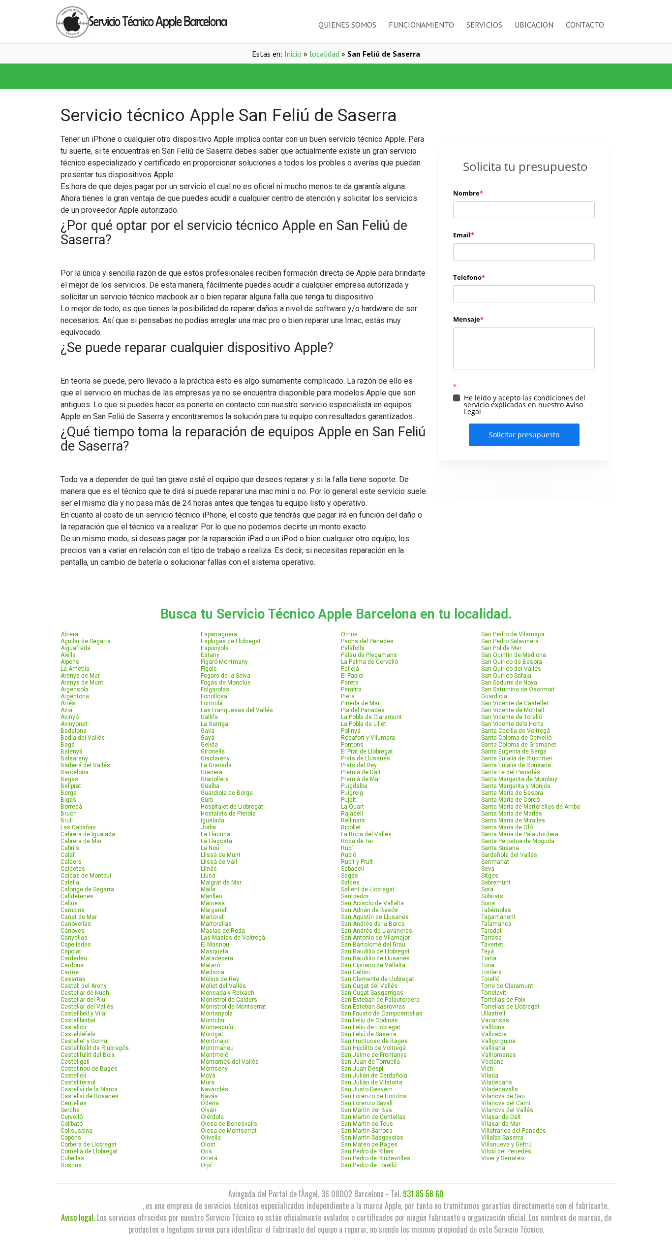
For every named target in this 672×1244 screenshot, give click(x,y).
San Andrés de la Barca (373, 923)
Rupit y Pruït (357, 861)
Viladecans (496, 1082)
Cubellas (72, 1158)
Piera (348, 696)
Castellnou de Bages (89, 1068)
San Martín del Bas (366, 1110)
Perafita (351, 689)
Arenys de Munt (82, 682)
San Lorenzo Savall (367, 1103)
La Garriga (214, 723)
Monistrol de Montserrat (233, 1006)
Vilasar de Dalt (501, 1116)
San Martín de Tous (367, 1123)
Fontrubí (211, 703)
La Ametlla (75, 668)
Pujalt (348, 799)
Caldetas (73, 868)
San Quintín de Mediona (513, 655)
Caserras (73, 979)
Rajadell (352, 813)
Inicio (293, 54)
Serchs (70, 1110)
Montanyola (217, 1013)
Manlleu (211, 896)
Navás (209, 1096)
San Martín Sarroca (367, 1130)
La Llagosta (216, 841)
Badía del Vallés (83, 737)
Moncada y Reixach (227, 992)
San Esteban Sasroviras (373, 1006)
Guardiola (494, 696)
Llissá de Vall (219, 861)
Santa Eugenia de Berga (514, 751)
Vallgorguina (498, 1041)
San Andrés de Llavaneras (376, 930)
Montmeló (214, 1054)
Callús (69, 903)
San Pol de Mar (501, 648)
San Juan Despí (362, 1068)
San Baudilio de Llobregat (375, 951)
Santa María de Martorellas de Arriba (530, 806)
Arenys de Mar (80, 675)
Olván (208, 1110)
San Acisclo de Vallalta (372, 903)
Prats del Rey (359, 765)
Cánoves (73, 930)
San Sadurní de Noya (509, 682)
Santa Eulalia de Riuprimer (516, 758)
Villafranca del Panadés (513, 1130)
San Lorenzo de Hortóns (373, 1096)
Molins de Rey (220, 979)
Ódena (210, 1103)
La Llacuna (215, 834)
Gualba (210, 786)
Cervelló (72, 1116)
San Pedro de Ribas (367, 1151)
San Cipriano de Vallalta (373, 965)
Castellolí (73, 1075)
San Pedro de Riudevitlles (375, 1158)
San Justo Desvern (367, 1089)
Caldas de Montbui (86, 875)
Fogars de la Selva (225, 675)
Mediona (212, 972)
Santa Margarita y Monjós (515, 786)
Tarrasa (491, 937)
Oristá (209, 1158)
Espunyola (215, 648)
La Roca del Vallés (366, 834)
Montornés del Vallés (230, 1061)
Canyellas (74, 937)
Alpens (70, 661)
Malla (208, 889)
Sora (487, 889)
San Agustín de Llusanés (375, 917)
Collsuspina (76, 1130)
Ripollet (351, 827)
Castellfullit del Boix (88, 1054)
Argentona (75, 696)
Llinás (209, 868)
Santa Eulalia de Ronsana (516, 765)
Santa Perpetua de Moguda (517, 841)
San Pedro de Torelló (369, 1165)
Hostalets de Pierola (228, 813)
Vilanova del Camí (505, 1103)
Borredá (71, 806)
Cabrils (70, 848)
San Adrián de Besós (369, 910)
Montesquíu (217, 1027)
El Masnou (215, 944)
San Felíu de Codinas (369, 1020)
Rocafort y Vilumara (368, 737)
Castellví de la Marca (89, 1089)
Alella (68, 655)
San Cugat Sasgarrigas (372, 992)
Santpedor (354, 896)
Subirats (492, 896)
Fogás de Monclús (226, 682)
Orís (206, 1151)
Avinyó (70, 717)
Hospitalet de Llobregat (232, 806)
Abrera (69, 634)
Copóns (71, 1137)
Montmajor (215, 1041)
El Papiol (352, 675)
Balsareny (74, 758)
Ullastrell (493, 1013)
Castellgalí (75, 1061)
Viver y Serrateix (503, 1158)
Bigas (68, 799)
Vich (487, 1068)
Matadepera (217, 958)
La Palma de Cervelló (369, 661)
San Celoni (355, 972)
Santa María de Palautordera (519, 834)
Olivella (211, 1137)
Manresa (213, 903)
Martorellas (216, 923)
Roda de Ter (357, 841)
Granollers (215, 779)
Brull (67, 820)
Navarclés (214, 1089)
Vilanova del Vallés (507, 1110)
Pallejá (350, 668)
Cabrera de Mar (81, 841)
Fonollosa (214, 696)
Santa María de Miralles (513, 820)
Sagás (349, 875)
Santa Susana (500, 848)
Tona (487, 965)
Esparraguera (219, 634)
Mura (207, 1082)
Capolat (71, 951)
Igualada (212, 820)
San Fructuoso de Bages (374, 1041)
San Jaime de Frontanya (374, 1054)
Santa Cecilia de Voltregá (515, 730)
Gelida (209, 744)
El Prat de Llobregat (367, 751)
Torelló (490, 979)
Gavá (207, 730)
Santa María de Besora (512, 792)
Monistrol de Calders (229, 999)
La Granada (216, 765)
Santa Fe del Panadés (510, 772)
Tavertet (492, 944)
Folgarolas (215, 689)
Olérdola (212, 1116)
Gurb (207, 799)
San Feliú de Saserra (369, 1034)
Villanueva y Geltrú (506, 1144)
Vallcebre (494, 1034)
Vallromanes (498, 1054)
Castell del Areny (84, 985)
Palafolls (353, 648)
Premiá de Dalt (361, 772)
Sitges (489, 875)
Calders (71, 861)
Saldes (350, 882)
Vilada (489, 1075)
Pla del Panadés (363, 710)
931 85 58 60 (423, 1194)
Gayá (207, 737)
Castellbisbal (78, 1020)
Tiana (488, 958)
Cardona (72, 965)
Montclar (213, 1020)
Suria (488, 903)
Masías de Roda (223, 930)
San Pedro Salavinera (510, 641)
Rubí (347, 848)
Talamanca (496, 923)
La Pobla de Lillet (363, 723)
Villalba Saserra (502, 1137)
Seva (487, 868)
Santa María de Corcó (510, 799)
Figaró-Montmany (224, 661)
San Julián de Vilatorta (371, 1082)
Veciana (492, 1061)
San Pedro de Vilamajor (513, 634)
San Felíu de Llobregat (370, 1027)
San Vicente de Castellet (515, 703)
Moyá (208, 1075)
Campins (73, 910)
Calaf (68, 854)
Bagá (68, 744)
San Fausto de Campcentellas (382, 1013)
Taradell (492, 930)
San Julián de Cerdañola (374, 1075)
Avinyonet (74, 723)
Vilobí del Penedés (506, 1151)
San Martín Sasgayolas (372, 1137)
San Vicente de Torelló (511, 717)
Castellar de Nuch (85, 992)
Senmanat (495, 861)
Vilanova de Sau (503, 1096)
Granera (211, 772)
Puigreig (352, 792)
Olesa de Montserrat (229, 1130)
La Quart (352, 806)
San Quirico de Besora (511, 661)
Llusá (208, 875)
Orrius (349, 634)
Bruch (69, 813)
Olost (208, 1144)
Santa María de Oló (507, 827)
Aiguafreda (76, 648)
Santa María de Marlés (511, 813)
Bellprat (71, 786)
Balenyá (72, 751)
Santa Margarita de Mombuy (519, 779)
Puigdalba (354, 786)
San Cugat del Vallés (369, 985)
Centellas (74, 1103)
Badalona (74, 730)
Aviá (66, 710)
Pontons (352, 744)
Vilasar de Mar (500, 1123)
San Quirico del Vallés (511, 668)
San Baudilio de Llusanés (375, 958)
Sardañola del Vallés (509, 854)
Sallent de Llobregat (368, 889)
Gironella (213, 751)
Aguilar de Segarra (86, 641)
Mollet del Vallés (223, 985)
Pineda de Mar (360, 703)
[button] (196, 76)
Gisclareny (215, 758)
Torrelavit (493, 992)
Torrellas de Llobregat (510, 1006)
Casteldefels (78, 1034)
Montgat (212, 1034)
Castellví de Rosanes (90, 1096)
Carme (70, 972)
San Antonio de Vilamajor (375, 937)
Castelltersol (78, 1082)
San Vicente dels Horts (512, 723)
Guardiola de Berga (227, 792)
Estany (210, 655)
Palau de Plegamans (369, 655)
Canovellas (76, 923)
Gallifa (209, 717)
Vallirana (493, 1048)
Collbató (72, 1123)
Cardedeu (74, 958)
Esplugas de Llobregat (231, 641)
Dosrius (71, 1165)
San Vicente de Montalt (513, 710)
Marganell (214, 910)
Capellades (76, 944)
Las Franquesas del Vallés (237, 710)
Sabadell (352, 868)
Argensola (75, 689)
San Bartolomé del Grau (373, 944)
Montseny (214, 1068)
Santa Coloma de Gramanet (518, 744)
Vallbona (493, 1027)
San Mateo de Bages (369, 1144)
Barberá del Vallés (85, 765)
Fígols (209, 668)
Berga (69, 792)
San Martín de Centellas (373, 1116)
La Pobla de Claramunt (371, 717)
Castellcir (74, 1027)
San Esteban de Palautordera (380, 999)
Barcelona (75, 772)
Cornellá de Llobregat (89, 1151)
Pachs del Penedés (367, 641)
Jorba (208, 827)
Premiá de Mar (360, 779)
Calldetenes (77, 896)
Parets (350, 682)
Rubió (348, 854)
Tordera (491, 972)
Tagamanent (498, 917)
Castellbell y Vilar (84, 1013)
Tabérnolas (496, 910)
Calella (70, 882)
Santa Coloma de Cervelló (516, 737)
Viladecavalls (499, 1089)
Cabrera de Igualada (88, 834)
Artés (68, 703)
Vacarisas (495, 1020)
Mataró (210, 965)
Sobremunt (496, 882)
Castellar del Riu (83, 999)
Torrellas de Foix (503, 999)
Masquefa (214, 951)
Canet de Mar (79, 917)
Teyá (487, 951)
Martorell (213, 917)
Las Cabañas (78, 827)
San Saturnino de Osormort (518, 689)
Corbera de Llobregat (89, 1144)
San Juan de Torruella (370, 1061)
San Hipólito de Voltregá (373, 1048)
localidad (324, 54)
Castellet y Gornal (85, 1041)
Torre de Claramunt (507, 985)
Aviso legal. (78, 1217)
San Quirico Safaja (506, 675)
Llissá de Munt (221, 854)
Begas (69, 779)
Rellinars (353, 820)
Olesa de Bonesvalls (229, 1123)
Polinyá (351, 730)
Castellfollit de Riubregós (95, 1048)
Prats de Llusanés (365, 758)
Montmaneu (217, 1048)
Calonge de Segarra (87, 889)
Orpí (206, 1165)
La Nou (210, 848)
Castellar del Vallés (87, 1006)
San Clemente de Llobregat (377, 979)
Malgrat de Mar (221, 882)
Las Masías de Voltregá (233, 937)
